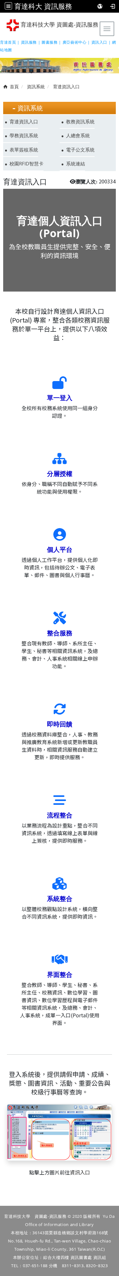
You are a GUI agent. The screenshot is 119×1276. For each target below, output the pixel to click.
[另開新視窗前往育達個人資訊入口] (59, 1131)
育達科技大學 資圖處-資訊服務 (58, 25)
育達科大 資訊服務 (43, 6)
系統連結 (75, 163)
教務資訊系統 (80, 121)
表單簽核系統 (24, 149)
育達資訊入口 (24, 121)
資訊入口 (80, 1172)
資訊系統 (36, 86)
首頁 (14, 86)
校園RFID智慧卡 (26, 163)
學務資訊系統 (24, 135)
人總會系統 (78, 135)
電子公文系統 (80, 149)
